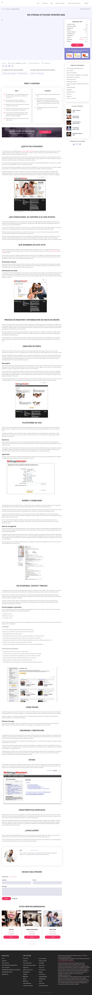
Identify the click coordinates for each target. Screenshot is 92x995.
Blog (52, 3)
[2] (11, 876)
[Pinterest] (12, 66)
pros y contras (70, 70)
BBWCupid (25, 976)
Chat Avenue (42, 974)
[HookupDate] (68, 117)
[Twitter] (9, 66)
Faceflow (25, 974)
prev (29, 944)
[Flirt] (69, 55)
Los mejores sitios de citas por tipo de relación (42, 70)
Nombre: (4, 880)
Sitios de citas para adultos (9, 73)
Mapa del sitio (5, 974)
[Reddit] (74, 144)
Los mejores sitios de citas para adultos (12, 70)
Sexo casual (40, 73)
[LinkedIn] (6, 66)
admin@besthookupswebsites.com (66, 961)
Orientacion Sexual (71, 79)
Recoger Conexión (60, 3)
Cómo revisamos (6, 967)
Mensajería (69, 89)
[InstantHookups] (68, 122)
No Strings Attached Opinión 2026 (75, 68)
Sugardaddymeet (43, 976)
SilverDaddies (26, 972)
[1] (10, 876)
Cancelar (14, 898)
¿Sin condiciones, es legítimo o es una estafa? (77, 75)
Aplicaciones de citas (28, 969)
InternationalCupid (43, 985)
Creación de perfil (71, 87)
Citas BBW (41, 963)
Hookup (33, 73)
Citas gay (25, 960)
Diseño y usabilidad (71, 98)
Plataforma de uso (71, 92)
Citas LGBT (25, 958)
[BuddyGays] (68, 134)
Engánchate (26, 967)
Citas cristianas (42, 958)
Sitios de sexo (42, 969)
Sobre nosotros (5, 963)
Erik (21, 850)
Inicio (38, 3)
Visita (77, 45)
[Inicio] (2, 2)
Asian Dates (41, 983)
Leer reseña (11, 934)
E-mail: (34, 880)
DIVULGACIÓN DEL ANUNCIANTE (9, 965)
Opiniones (45, 3)
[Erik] (10, 855)
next (34, 944)
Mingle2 (41, 972)
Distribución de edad (72, 81)
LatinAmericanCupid (28, 985)
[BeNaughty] (85, 55)
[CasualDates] (68, 128)
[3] (13, 876)
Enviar (6, 898)
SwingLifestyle (42, 979)
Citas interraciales (27, 963)
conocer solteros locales (27, 151)
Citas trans (41, 967)
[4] (14, 876)
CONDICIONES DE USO (7, 972)
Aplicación (69, 96)
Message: (4, 886)
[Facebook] (3, 66)
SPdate (24, 979)
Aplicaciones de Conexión (74, 3)
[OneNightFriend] (77, 55)
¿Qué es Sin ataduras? (72, 72)
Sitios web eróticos (22, 73)
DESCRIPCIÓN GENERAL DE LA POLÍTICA (11, 969)
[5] (16, 876)
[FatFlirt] (68, 111)
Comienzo (45, 132)
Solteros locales (42, 960)
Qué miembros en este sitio (73, 77)
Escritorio (69, 94)
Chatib (40, 981)
